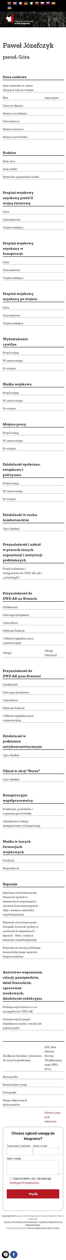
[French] (20, 3)
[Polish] (42, 3)
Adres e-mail (40, 1146)
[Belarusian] (9, 3)
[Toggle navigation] (55, 19)
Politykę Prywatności (24, 1183)
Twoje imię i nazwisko (19, 1146)
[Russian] (48, 3)
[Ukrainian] (9, 7)
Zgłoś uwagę (14, 1158)
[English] (15, 3)
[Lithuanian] (37, 3)
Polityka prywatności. (16, 1228)
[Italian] (31, 3)
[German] (26, 3)
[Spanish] (53, 3)
